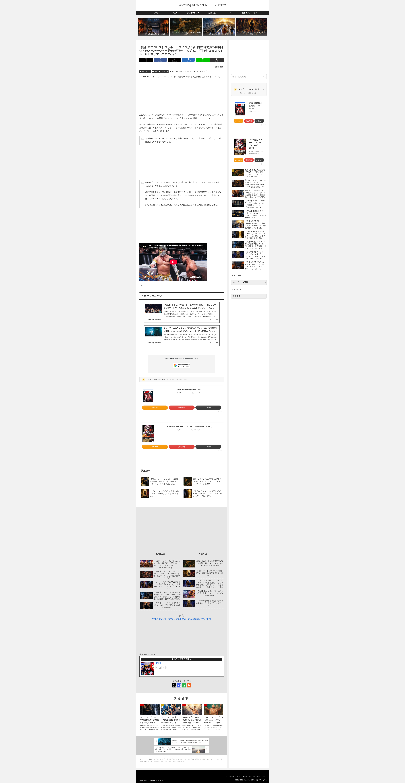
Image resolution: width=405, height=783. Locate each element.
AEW (155, 71)
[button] (217, 60)
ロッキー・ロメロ (201, 71)
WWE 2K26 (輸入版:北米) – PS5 (189, 390)
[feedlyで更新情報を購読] (163, 667)
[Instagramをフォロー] (160, 667)
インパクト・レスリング (179, 71)
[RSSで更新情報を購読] (166, 667)
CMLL (191, 71)
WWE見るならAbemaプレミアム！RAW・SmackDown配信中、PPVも (182, 619)
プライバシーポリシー (243, 776)
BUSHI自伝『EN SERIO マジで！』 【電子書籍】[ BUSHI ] (189, 426)
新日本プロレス (146, 71)
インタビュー (164, 71)
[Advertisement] (181, 96)
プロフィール (229, 776)
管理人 (158, 663)
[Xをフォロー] (156, 667)
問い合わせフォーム (260, 776)
